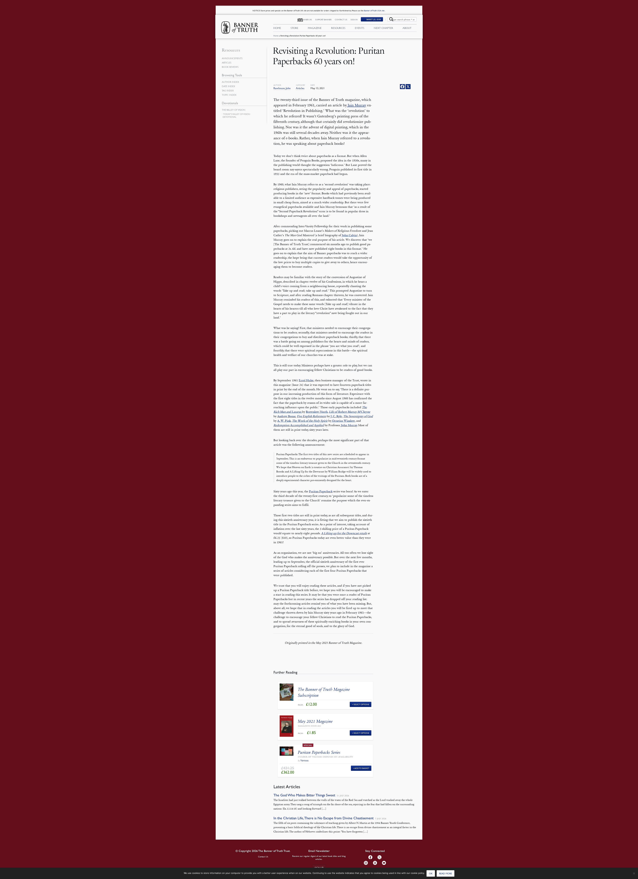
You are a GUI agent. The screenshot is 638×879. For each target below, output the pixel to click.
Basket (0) (374, 19)
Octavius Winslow (343, 421)
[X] (408, 86)
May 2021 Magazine (315, 721)
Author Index (230, 81)
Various (305, 760)
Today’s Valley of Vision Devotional (236, 115)
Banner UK (306, 19)
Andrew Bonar (286, 416)
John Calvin (349, 235)
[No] (634, 873)
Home (275, 35)
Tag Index (228, 90)
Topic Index (229, 94)
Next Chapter (383, 28)
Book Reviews (230, 66)
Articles (300, 88)
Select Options (361, 704)
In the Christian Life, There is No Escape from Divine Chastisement (323, 818)
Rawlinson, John (282, 88)
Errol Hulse (306, 380)
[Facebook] (402, 86)
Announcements (232, 58)
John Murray (348, 425)
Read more (445, 873)
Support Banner (323, 19)
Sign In (354, 19)
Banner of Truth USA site (374, 10)
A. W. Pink (284, 421)
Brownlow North (317, 412)
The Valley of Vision (233, 109)
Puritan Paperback (320, 491)
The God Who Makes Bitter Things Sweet (304, 795)
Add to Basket (362, 768)
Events (359, 28)
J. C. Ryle (336, 416)
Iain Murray (356, 105)
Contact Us (341, 19)
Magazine (314, 28)
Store (294, 28)
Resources (338, 28)
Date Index (228, 86)
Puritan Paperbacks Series (319, 752)
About (407, 28)
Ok (430, 873)
